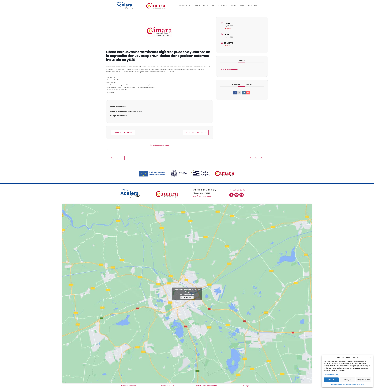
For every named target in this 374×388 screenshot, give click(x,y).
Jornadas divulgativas (204, 6)
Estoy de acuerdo (187, 297)
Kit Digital (222, 6)
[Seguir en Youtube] (236, 195)
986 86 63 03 (239, 189)
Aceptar (331, 380)
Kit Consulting (237, 6)
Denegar (347, 380)
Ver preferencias (363, 380)
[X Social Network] (239, 92)
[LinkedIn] (244, 92)
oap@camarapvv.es (202, 196)
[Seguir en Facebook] (231, 195)
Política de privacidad (349, 384)
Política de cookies (336, 384)
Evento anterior (117, 158)
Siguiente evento (256, 158)
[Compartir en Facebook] (235, 92)
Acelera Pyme (184, 6)
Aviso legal (360, 384)
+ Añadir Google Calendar (122, 132)
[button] (370, 357)
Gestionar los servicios (331, 374)
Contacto (252, 6)
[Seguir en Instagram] (241, 195)
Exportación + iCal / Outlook (196, 132)
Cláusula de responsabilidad (206, 386)
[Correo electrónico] (248, 92)
